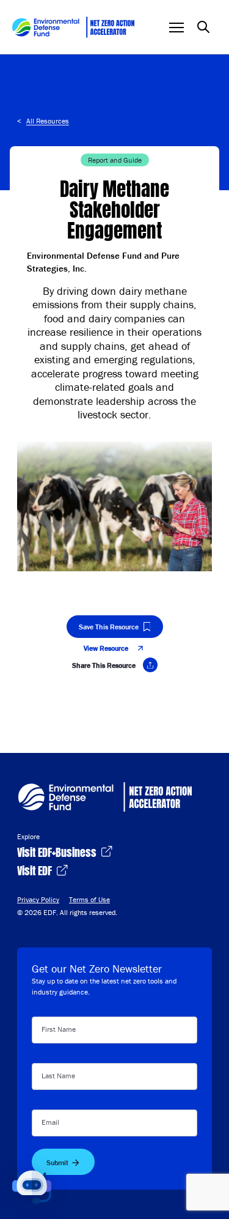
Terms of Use (89, 899)
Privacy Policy (38, 899)
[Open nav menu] (176, 27)
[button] (31, 1187)
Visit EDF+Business (58, 851)
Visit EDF (35, 869)
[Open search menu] (203, 26)
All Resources (47, 120)
